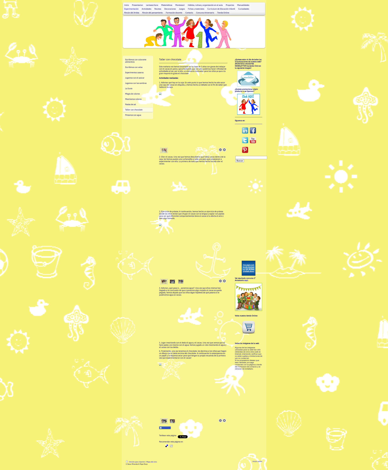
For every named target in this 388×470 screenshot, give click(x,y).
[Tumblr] (194, 445)
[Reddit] (175, 445)
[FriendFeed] (203, 445)
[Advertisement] (193, 187)
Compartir (166, 428)
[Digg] (171, 445)
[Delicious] (166, 445)
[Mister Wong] (184, 445)
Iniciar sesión (257, 461)
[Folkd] (180, 445)
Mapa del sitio (151, 462)
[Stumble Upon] (189, 445)
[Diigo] (198, 445)
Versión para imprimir (137, 462)
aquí (246, 280)
